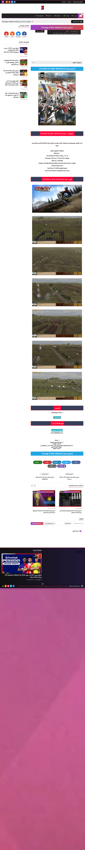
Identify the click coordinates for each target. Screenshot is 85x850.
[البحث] (3, 2)
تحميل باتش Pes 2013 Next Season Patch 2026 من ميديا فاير (11, 72)
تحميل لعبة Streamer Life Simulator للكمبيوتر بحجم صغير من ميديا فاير (44, 512)
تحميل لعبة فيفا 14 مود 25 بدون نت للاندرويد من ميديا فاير (12, 95)
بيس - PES (74, 16)
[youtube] (9, 2)
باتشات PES (57, 16)
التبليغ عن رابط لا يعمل (78, 2)
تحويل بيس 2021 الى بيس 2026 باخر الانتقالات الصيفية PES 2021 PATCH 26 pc (39, 22)
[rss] (7, 2)
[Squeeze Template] (82, 586)
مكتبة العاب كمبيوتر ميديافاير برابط (60, 33)
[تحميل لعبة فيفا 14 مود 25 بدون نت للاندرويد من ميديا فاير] (23, 95)
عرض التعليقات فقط (49, 523)
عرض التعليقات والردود (36, 523)
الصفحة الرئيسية (74, 33)
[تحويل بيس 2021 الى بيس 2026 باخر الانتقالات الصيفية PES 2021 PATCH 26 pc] (23, 50)
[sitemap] (3, 586)
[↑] (42, 584)
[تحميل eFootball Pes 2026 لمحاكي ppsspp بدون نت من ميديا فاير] (23, 62)
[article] (44, 476)
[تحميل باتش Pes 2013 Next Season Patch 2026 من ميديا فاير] (23, 73)
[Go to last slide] (35, 485)
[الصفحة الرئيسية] (80, 15)
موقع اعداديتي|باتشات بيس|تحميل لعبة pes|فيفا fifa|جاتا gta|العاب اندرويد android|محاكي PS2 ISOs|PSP (42, 586)
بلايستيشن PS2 (39, 16)
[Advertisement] (57, 47)
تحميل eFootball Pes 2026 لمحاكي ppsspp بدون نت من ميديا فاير (11, 62)
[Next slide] (32, 485)
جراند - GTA (66, 16)
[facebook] (15, 2)
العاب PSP (48, 16)
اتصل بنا (63, 2)
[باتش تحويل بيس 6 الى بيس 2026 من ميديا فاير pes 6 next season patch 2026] (23, 83)
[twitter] (12, 2)
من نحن (69, 2)
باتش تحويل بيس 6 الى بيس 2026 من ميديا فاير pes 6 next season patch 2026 (16, 84)
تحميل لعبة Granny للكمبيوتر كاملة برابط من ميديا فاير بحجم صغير (70, 512)
